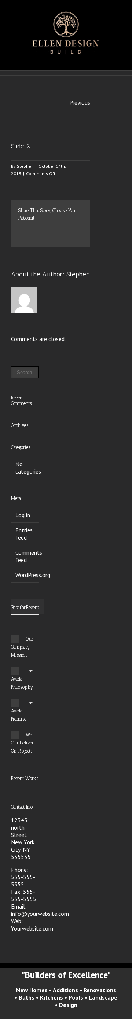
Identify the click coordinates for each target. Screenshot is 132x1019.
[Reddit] (32, 237)
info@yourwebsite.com (40, 913)
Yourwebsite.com (32, 928)
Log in (22, 515)
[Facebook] (20, 229)
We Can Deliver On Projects (22, 743)
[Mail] (56, 237)
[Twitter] (32, 229)
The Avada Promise (22, 711)
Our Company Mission (22, 647)
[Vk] (44, 237)
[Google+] (67, 229)
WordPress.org (32, 575)
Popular (18, 607)
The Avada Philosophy (22, 679)
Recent (32, 607)
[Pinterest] (44, 229)
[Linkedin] (20, 237)
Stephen (25, 166)
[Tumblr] (56, 229)
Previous (79, 102)
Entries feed (24, 533)
